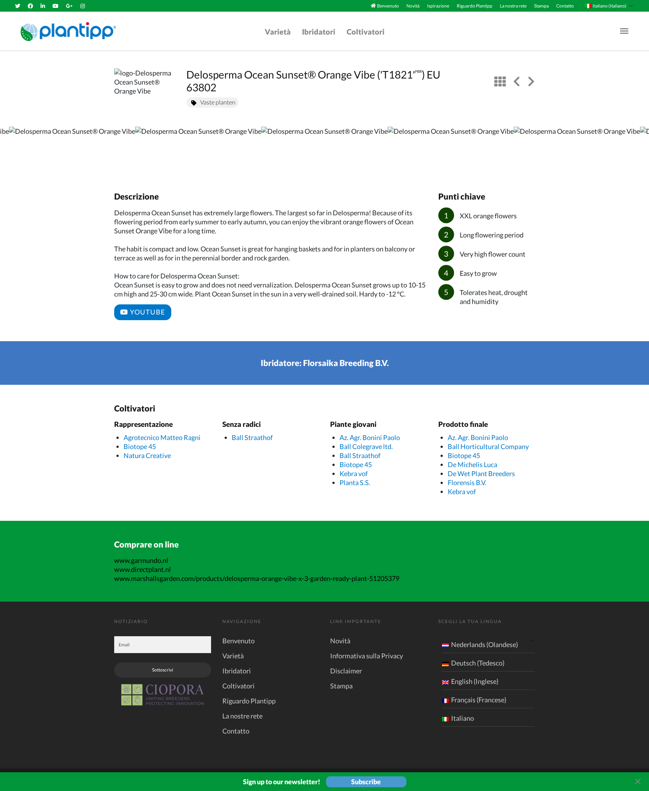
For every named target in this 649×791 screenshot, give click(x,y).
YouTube (146, 312)
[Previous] (12, 151)
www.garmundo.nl (141, 560)
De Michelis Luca (472, 464)
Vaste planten (217, 102)
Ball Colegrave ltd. (366, 446)
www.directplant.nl (142, 569)
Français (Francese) (478, 700)
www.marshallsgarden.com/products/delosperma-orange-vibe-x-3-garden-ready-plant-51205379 (256, 578)
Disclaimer (346, 671)
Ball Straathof (252, 437)
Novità (413, 5)
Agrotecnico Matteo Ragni (162, 437)
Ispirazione (438, 5)
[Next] (637, 151)
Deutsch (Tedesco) (477, 663)
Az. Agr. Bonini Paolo (370, 437)
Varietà (278, 31)
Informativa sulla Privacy (366, 656)
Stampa (541, 6)
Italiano (462, 718)
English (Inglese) (474, 681)
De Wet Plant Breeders (481, 473)
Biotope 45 (140, 446)
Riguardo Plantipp (474, 6)
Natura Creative (147, 455)
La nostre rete (242, 716)
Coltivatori (366, 31)
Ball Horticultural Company (488, 446)
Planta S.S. (355, 482)
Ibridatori (318, 31)
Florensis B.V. (467, 482)
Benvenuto (388, 5)
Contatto (565, 6)
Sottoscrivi (162, 670)
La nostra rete (513, 6)
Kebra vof (354, 473)
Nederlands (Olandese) (484, 644)
